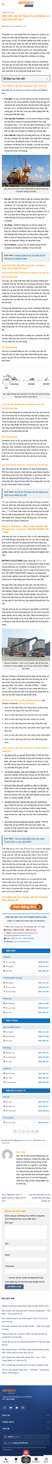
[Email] (23, 1407)
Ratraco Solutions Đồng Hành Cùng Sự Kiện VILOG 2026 (25, 1306)
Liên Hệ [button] (5, 1429)
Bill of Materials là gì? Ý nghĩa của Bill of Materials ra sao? (14, 1198)
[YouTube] (10, 1407)
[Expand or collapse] (47, 79)
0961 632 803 (43, 992)
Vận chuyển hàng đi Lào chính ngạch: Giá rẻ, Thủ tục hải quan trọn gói (25, 1320)
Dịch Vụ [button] (6, 1415)
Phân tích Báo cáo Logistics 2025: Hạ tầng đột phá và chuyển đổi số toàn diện (24, 1335)
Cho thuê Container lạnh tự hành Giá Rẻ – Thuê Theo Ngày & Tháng (26, 1327)
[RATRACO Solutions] (26, 1391)
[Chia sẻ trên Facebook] (19, 1132)
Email (8, 1255)
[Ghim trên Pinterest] (33, 1132)
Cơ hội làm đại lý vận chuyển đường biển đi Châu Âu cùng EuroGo (26, 1343)
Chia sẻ (4, 13)
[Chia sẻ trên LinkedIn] (37, 1132)
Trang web (9, 1266)
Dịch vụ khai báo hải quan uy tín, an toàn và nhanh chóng (25, 1365)
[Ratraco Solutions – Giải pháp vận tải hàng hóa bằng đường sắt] (26, 4)
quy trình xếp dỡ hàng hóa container (27, 849)
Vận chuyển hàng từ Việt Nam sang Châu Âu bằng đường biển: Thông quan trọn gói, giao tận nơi (25, 1351)
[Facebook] (4, 1407)
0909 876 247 (43, 962)
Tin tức (11, 13)
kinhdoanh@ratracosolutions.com (24, 933)
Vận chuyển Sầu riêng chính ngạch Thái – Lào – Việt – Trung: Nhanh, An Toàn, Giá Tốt (24, 1359)
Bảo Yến (24, 26)
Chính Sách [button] (8, 1422)
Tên (7, 1244)
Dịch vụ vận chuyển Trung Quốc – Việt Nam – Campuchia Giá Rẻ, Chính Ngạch (25, 1371)
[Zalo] (17, 1407)
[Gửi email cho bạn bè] (28, 1132)
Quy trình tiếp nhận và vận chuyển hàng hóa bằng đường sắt (39, 1198)
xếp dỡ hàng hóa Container (21, 90)
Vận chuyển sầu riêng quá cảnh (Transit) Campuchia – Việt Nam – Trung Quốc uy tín (26, 1312)
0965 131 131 (31, 930)
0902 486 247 (43, 971)
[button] (3, 4)
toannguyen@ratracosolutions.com (17, 935)
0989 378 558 (18, 930)
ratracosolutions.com (22, 941)
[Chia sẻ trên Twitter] (24, 1132)
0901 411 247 (43, 966)
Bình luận (9, 1223)
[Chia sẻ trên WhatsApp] (15, 1132)
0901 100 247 (43, 1053)
